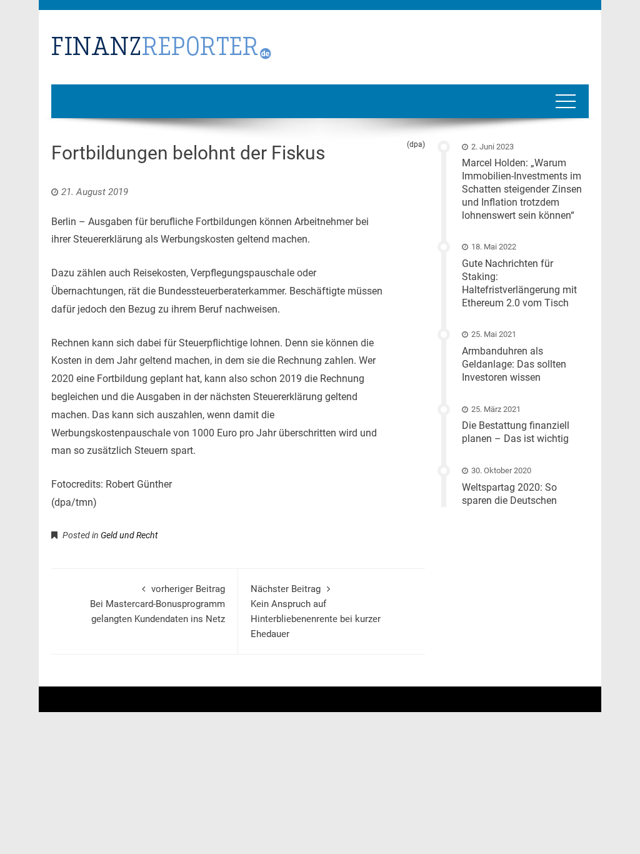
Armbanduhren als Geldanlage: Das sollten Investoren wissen (514, 364)
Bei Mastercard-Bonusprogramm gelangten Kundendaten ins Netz (157, 604)
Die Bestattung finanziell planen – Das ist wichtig (515, 432)
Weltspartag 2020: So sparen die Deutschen (509, 493)
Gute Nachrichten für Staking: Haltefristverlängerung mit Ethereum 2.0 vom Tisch (519, 283)
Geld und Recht (129, 535)
